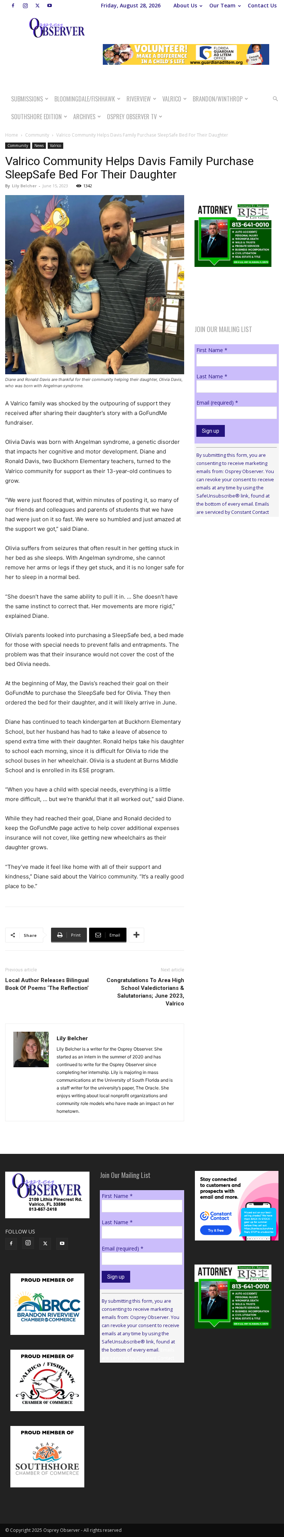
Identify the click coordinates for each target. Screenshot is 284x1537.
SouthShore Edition (36, 116)
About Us (185, 5)
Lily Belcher (24, 185)
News (39, 145)
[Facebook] (12, 5)
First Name (211, 350)
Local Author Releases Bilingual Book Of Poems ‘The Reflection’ (47, 984)
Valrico (171, 98)
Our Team (222, 5)
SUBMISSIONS (27, 98)
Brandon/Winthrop (218, 98)
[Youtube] (49, 5)
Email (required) (217, 402)
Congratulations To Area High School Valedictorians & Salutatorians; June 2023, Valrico (145, 992)
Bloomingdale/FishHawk (84, 98)
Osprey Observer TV (132, 116)
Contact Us (262, 5)
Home (11, 135)
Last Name (211, 376)
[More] (136, 935)
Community (37, 135)
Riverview (138, 98)
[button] (275, 99)
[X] (37, 5)
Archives (84, 116)
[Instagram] (25, 5)
